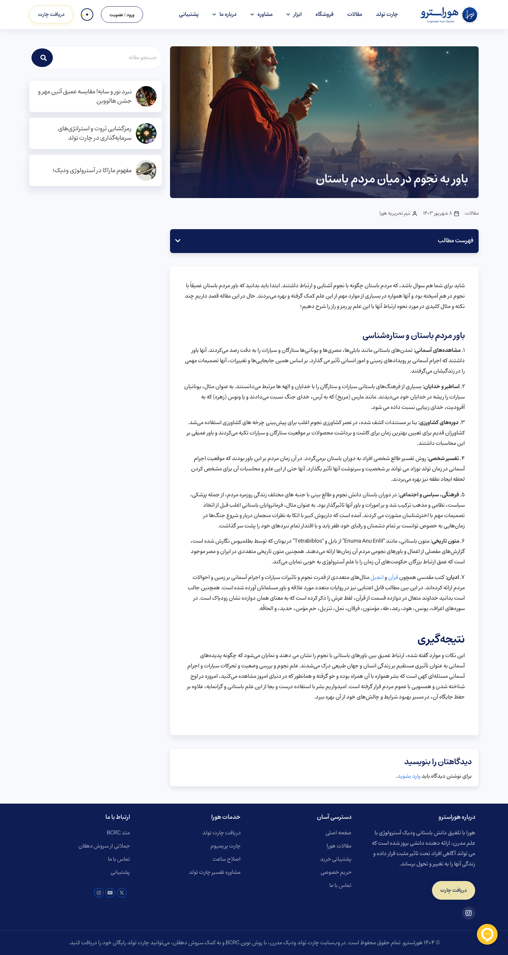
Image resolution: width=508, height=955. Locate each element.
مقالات (354, 14)
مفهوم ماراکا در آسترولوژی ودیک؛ (92, 170)
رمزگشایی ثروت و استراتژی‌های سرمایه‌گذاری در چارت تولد (95, 133)
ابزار (297, 14)
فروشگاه (324, 14)
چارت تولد (387, 14)
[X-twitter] (121, 893)
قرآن (393, 577)
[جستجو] (42, 57)
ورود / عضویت (122, 15)
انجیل (377, 577)
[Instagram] (99, 893)
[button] (177, 241)
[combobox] (108, 57)
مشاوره (265, 14)
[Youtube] (110, 893)
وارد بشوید (409, 776)
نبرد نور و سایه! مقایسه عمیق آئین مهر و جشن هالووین (85, 96)
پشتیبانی (189, 14)
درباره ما (228, 14)
